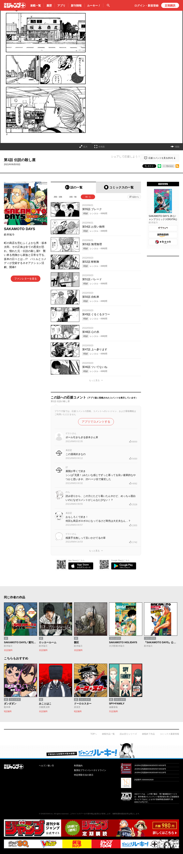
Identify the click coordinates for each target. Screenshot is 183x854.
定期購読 (170, 5)
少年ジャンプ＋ (15, 5)
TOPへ (93, 734)
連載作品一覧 (108, 734)
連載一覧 (35, 5)
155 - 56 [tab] (72, 197)
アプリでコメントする (96, 421)
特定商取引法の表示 (83, 775)
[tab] (73, 187)
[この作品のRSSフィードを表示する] (177, 166)
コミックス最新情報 (169, 734)
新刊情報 (76, 5)
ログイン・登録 (146, 5)
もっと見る (94, 380)
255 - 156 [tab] (58, 197)
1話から (135, 197)
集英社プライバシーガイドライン (90, 770)
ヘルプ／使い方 (46, 765)
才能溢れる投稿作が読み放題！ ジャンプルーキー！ (91, 750)
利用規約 (78, 765)
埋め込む (170, 166)
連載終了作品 (148, 734)
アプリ (61, 5)
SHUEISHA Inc (47, 814)
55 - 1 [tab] (87, 197)
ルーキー (93, 5)
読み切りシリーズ (128, 734)
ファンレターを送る (25, 278)
